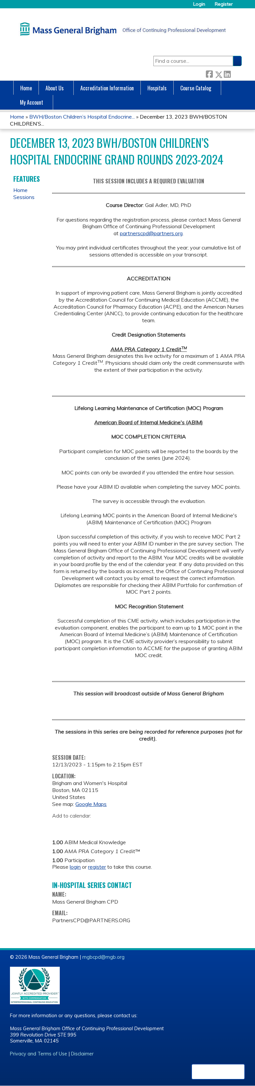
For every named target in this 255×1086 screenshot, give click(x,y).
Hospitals (157, 88)
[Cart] (240, 6)
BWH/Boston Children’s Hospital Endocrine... (82, 116)
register (97, 866)
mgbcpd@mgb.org (103, 957)
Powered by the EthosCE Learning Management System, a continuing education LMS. (218, 1072)
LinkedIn (227, 73)
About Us (54, 88)
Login (199, 4)
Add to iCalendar (89, 825)
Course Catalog (195, 88)
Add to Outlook (105, 826)
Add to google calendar (59, 826)
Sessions (24, 197)
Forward (236, 73)
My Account (31, 102)
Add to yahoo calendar (74, 826)
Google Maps (91, 804)
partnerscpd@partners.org (151, 233)
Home (26, 88)
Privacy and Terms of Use (38, 1054)
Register (224, 4)
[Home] (121, 28)
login (75, 866)
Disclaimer (82, 1054)
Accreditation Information (107, 88)
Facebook (209, 73)
